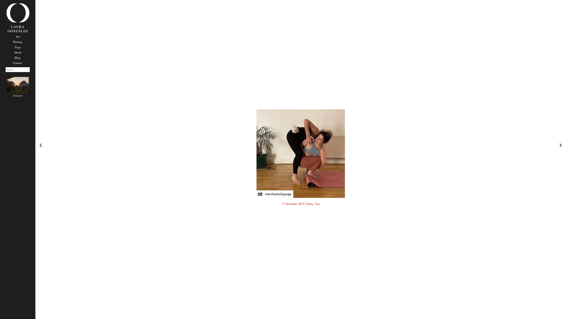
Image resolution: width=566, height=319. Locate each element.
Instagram (18, 95)
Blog (17, 58)
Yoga (18, 47)
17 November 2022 (293, 204)
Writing (17, 42)
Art (18, 37)
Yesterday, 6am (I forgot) (560, 145)
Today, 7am (313, 204)
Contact (17, 63)
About (17, 52)
